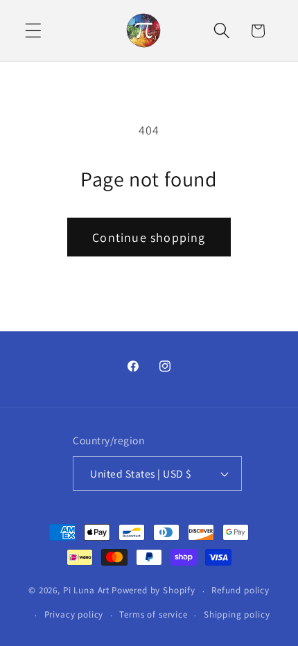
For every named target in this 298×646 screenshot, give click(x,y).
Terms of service (153, 614)
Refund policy (240, 590)
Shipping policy (237, 614)
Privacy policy (74, 614)
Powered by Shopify (153, 591)
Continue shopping (148, 237)
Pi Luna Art (86, 591)
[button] (33, 30)
